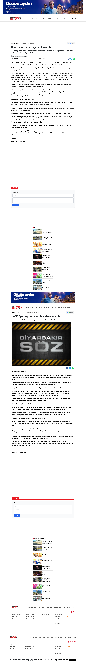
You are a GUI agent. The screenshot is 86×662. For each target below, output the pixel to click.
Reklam (72, 607)
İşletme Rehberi (58, 618)
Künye (63, 607)
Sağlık (49, 18)
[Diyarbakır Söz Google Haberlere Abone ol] (71, 43)
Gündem (30, 18)
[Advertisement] (43, 31)
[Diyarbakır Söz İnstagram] (71, 612)
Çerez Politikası (57, 607)
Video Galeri (14, 618)
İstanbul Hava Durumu (31, 611)
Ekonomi (45, 18)
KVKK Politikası (32, 607)
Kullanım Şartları (40, 607)
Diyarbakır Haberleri (16, 614)
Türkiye (34, 18)
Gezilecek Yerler (58, 621)
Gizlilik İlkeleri (49, 607)
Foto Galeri (14, 616)
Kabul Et (72, 660)
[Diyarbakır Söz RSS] (67, 616)
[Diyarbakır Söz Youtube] (73, 612)
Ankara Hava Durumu (30, 614)
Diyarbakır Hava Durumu (31, 618)
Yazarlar (69, 18)
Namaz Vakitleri (58, 614)
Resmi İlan (54, 18)
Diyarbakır (25, 18)
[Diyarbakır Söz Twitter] (69, 612)
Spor (42, 18)
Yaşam (62, 18)
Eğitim (58, 18)
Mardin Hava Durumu (30, 621)
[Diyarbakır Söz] (15, 18)
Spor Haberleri (45, 611)
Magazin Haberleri (46, 614)
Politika (38, 18)
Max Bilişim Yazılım (48, 630)
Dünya (65, 18)
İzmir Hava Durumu (30, 616)
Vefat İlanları (57, 616)
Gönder (15, 204)
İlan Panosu (57, 623)
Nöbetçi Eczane (58, 611)
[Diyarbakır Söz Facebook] (68, 642)
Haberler (13, 43)
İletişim (68, 607)
